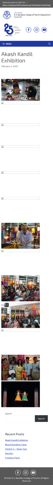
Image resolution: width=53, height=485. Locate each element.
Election (9, 453)
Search (8, 413)
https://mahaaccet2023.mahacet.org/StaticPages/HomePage (27, 5)
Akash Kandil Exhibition (16, 440)
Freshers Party (12, 457)
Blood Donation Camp (16, 444)
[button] (49, 44)
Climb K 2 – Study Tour (16, 449)
